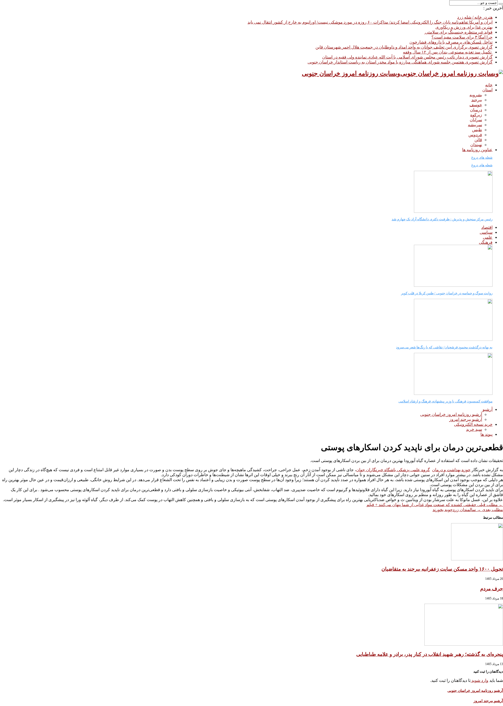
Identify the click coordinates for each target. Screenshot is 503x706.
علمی (488, 237)
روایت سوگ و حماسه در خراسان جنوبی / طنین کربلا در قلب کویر (447, 293)
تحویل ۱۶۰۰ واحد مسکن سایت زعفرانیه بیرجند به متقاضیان (442, 569)
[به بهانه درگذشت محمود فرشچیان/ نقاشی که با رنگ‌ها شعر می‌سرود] (453, 339)
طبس (477, 130)
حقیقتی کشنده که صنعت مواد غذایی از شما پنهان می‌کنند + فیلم (435, 504)
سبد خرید (474, 429)
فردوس (475, 134)
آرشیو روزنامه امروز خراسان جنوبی (451, 414)
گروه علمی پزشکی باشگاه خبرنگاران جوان (393, 470)
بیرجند (476, 100)
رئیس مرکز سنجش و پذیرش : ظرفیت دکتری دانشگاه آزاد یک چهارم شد (442, 219)
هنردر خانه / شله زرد (475, 17)
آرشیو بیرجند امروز (465, 419)
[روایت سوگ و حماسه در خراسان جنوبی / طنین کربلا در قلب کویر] (453, 285)
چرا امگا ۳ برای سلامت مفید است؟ (462, 37)
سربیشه (475, 125)
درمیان (476, 110)
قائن (478, 139)
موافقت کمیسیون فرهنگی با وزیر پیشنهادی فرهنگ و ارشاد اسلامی (445, 401)
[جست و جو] (501, 4)
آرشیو (488, 409)
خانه (489, 85)
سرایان (476, 120)
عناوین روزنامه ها (477, 149)
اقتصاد (487, 227)
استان (487, 90)
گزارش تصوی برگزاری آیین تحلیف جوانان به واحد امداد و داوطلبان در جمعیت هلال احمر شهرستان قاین (404, 47)
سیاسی (486, 232)
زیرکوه (476, 115)
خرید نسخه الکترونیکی (473, 424)
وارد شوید (479, 680)
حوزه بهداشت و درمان (451, 470)
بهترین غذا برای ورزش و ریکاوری (464, 27)
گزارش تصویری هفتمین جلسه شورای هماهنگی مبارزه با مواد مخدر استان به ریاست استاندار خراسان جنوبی (400, 62)
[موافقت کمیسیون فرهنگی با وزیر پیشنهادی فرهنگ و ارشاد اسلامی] (453, 393)
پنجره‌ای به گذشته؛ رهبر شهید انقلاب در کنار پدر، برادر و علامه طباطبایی (429, 654)
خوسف (475, 105)
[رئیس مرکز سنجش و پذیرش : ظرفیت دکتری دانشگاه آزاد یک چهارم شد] (453, 211)
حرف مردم (491, 588)
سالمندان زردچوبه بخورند (468, 509)
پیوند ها (486, 434)
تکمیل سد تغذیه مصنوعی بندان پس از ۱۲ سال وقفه (448, 52)
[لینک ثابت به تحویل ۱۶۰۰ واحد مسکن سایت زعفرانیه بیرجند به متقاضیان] (477, 559)
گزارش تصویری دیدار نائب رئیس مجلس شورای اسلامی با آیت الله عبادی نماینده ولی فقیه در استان (407, 57)
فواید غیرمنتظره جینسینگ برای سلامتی (458, 32)
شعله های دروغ (482, 158)
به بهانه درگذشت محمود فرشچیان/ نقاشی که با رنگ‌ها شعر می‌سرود (444, 347)
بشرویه (475, 95)
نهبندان (476, 144)
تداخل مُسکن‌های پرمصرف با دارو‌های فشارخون (451, 42)
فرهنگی (486, 242)
